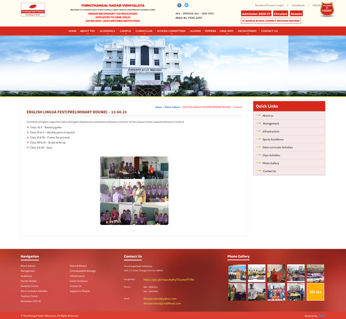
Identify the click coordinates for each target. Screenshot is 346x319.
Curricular (144, 30)
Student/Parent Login (271, 5)
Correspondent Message (81, 271)
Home (72, 30)
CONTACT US (269, 30)
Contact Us (75, 286)
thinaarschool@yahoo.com (156, 298)
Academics (108, 30)
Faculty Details (27, 281)
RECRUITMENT (247, 30)
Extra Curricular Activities (32, 292)
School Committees (171, 30)
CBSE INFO (227, 30)
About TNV (88, 30)
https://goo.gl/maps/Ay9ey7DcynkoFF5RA (163, 279)
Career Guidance (77, 281)
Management (27, 271)
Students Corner (28, 286)
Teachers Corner (28, 297)
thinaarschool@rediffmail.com (158, 302)
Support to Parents (78, 292)
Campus (126, 30)
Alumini (195, 30)
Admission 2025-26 (29, 302)
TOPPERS (210, 30)
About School (27, 266)
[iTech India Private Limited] (321, 315)
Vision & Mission (77, 266)
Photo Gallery (172, 107)
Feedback (299, 5)
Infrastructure (76, 276)
